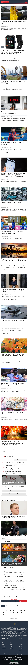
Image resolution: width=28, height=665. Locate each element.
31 (3, 614)
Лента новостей (13, 494)
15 (21, 608)
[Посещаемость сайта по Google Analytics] (16, 624)
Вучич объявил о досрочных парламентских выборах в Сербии (14, 571)
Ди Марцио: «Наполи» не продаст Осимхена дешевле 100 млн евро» (12, 384)
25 (6, 612)
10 (3, 608)
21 (17, 610)
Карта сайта (21, 650)
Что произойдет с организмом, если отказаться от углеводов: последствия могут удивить (15, 464)
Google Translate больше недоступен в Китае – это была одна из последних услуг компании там (13, 174)
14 (17, 608)
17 (3, 610)
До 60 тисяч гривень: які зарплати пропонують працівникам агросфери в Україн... (14, 582)
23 (24, 610)
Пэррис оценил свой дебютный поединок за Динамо (12, 232)
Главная (20, 641)
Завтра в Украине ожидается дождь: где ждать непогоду (13, 22)
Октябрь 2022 (14, 599)
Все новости (13, 491)
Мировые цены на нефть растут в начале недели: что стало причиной (13, 259)
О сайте (20, 644)
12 (10, 608)
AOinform (5, 2)
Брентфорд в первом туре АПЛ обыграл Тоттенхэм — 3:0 (13, 472)
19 (10, 610)
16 (24, 608)
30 (24, 612)
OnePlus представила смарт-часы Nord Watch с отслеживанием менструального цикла (12, 52)
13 (13, 608)
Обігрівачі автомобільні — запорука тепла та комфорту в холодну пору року (13, 322)
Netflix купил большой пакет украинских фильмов (11, 112)
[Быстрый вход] (20, 2)
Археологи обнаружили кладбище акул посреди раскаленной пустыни (15, 487)
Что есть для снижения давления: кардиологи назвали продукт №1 (14, 586)
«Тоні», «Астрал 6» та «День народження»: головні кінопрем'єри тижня (14, 552)
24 (3, 612)
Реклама (20, 646)
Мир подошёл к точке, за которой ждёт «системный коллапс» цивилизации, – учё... (14, 576)
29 (21, 612)
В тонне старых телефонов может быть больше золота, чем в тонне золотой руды (14, 591)
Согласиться (14, 663)
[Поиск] (23, 2)
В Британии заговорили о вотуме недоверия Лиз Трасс (12, 290)
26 (10, 612)
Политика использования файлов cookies (14, 633)
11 (6, 608)
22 (21, 610)
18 (6, 610)
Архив (20, 642)
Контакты (21, 648)
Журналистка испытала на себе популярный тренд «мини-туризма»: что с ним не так (12, 564)
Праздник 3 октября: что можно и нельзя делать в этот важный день (13, 355)
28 (17, 612)
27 (13, 612)
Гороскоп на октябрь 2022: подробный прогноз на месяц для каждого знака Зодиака (12, 443)
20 (13, 610)
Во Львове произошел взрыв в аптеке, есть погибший (15, 468)
